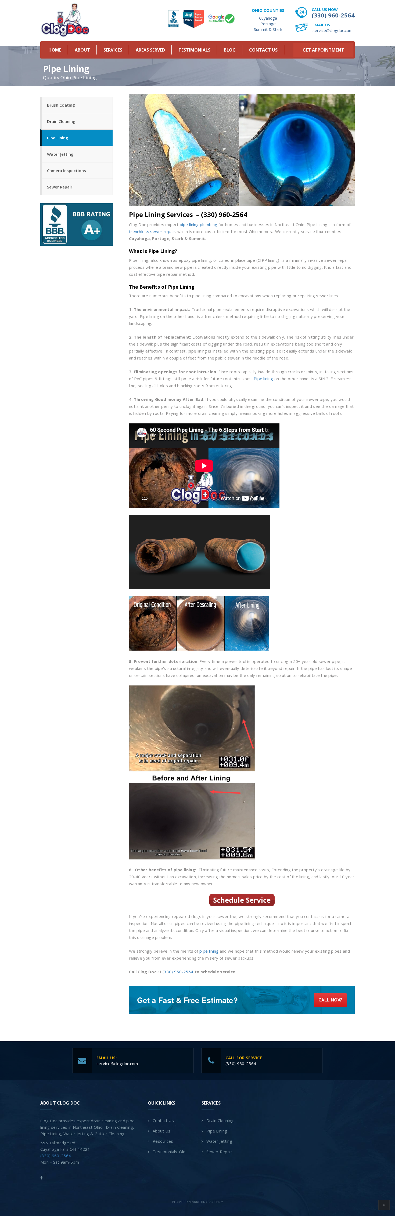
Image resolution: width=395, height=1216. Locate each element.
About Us (161, 1131)
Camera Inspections (66, 170)
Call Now (330, 1000)
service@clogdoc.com (333, 30)
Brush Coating (61, 105)
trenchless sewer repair (152, 231)
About (82, 50)
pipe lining (208, 951)
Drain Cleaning (61, 121)
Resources (163, 1141)
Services (112, 50)
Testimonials (194, 50)
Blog (230, 50)
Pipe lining (263, 378)
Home (54, 50)
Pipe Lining (57, 137)
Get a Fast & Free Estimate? (187, 1000)
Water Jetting (60, 154)
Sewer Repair (59, 187)
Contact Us (263, 50)
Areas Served (150, 50)
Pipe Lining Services (161, 214)
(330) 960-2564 (333, 15)
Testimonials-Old (169, 1151)
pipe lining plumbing (198, 224)
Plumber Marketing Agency (197, 1201)
